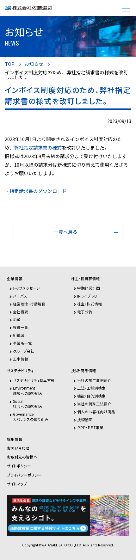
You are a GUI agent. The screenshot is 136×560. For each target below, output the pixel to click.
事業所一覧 (22, 343)
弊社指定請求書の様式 (38, 147)
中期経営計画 (88, 288)
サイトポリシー (19, 465)
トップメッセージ (26, 288)
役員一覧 (20, 327)
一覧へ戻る (65, 231)
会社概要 (20, 311)
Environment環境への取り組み (28, 390)
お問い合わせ (18, 448)
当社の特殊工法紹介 (94, 403)
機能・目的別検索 (91, 395)
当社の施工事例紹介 (94, 380)
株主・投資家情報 (85, 278)
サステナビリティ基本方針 (34, 380)
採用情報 (14, 439)
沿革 (17, 319)
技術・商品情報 (83, 370)
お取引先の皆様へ (22, 456)
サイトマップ (17, 483)
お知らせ (33, 64)
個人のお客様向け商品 (96, 411)
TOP (10, 64)
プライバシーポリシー (24, 474)
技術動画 (84, 419)
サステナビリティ (20, 370)
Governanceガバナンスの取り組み (30, 416)
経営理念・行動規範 (29, 303)
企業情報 (14, 278)
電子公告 (84, 311)
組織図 (18, 335)
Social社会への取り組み (28, 403)
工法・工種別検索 (91, 388)
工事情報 (20, 358)
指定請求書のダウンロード (37, 191)
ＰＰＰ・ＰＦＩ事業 (90, 427)
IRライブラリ (87, 295)
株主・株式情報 (89, 303)
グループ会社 (23, 351)
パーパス (20, 295)
